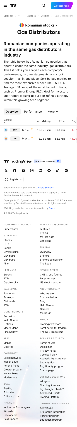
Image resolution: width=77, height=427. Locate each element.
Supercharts (11, 228)
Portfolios (9, 316)
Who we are (47, 293)
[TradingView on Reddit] (66, 170)
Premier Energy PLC (26, 138)
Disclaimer (46, 346)
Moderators (10, 377)
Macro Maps (11, 327)
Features (45, 228)
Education (9, 392)
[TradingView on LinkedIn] (40, 170)
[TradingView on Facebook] (14, 170)
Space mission (48, 297)
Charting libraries (50, 385)
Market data (47, 236)
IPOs (6, 305)
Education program (51, 419)
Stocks (8, 240)
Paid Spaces (11, 418)
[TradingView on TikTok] (57, 170)
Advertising (46, 407)
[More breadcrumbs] (19, 15)
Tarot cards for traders (53, 327)
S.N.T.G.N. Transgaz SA (26, 129)
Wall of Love (11, 361)
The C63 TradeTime (51, 331)
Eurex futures (48, 278)
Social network (12, 357)
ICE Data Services (44, 187)
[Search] (43, 5)
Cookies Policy (48, 354)
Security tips (47, 362)
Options (8, 323)
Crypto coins (11, 251)
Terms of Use (47, 342)
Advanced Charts (50, 392)
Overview (45, 251)
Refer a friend (12, 365)
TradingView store (50, 323)
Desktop (8, 346)
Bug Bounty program (52, 366)
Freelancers (10, 415)
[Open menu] (5, 5)
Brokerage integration (52, 411)
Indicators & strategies (17, 407)
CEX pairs (9, 255)
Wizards (8, 411)
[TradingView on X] (6, 170)
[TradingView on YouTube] (23, 170)
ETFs (6, 243)
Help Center (47, 305)
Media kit (45, 312)
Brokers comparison (51, 259)
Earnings (9, 297)
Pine (6, 263)
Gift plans (45, 240)
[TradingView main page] (13, 5)
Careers (44, 309)
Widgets (45, 381)
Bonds (7, 247)
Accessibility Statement (53, 358)
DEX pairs (9, 259)
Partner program (49, 415)
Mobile (7, 342)
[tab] (12, 111)
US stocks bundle (50, 282)
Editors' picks (11, 396)
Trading (8, 388)
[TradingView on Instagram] (31, 170)
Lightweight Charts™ (52, 389)
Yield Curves (11, 320)
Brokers (44, 255)
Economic (9, 293)
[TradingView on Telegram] (49, 170)
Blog (42, 301)
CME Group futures (51, 274)
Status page (47, 370)
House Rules (11, 373)
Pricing (44, 232)
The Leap (45, 263)
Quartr (52, 208)
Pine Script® (11, 331)
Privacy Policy (48, 350)
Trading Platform (49, 396)
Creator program (13, 369)
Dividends (9, 301)
